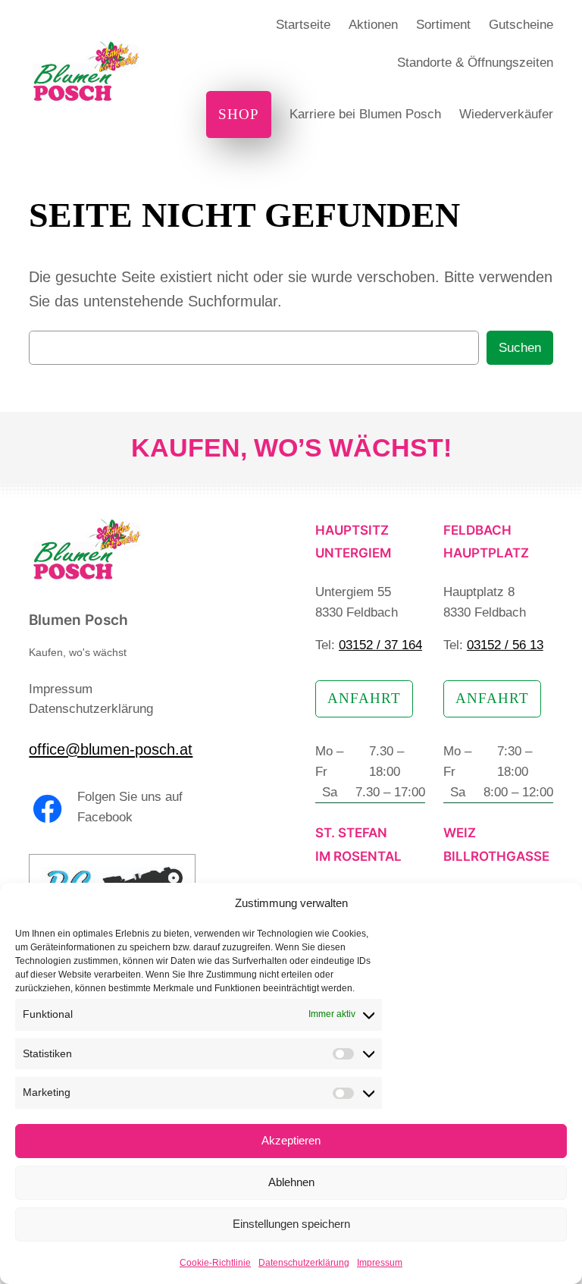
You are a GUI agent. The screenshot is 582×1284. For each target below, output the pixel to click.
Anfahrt (364, 698)
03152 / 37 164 (380, 645)
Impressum (379, 1262)
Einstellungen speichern (291, 1223)
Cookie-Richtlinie (215, 1262)
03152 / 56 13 (505, 645)
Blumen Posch (78, 619)
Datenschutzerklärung (303, 1262)
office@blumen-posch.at (110, 749)
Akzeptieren (291, 1140)
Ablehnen (291, 1182)
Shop (238, 114)
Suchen (520, 348)
